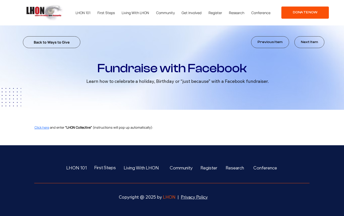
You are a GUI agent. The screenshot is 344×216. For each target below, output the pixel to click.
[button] (83, 13)
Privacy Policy (194, 197)
